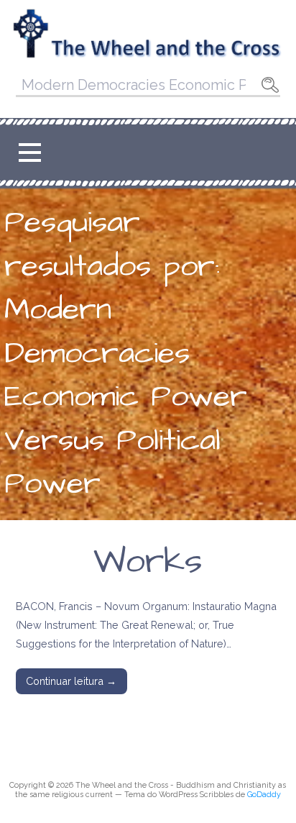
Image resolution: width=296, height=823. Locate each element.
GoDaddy (264, 794)
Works (148, 562)
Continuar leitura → (71, 681)
